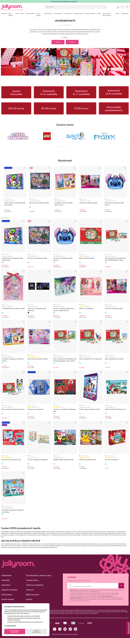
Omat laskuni (5, 585)
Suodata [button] (58, 42)
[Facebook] (54, 629)
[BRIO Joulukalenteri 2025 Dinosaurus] (105, 413)
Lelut (60, 25)
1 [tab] (61, 147)
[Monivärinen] (30, 207)
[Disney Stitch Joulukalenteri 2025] (2, 463)
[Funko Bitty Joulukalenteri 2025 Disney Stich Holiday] (2, 514)
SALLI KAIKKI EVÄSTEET (15, 631)
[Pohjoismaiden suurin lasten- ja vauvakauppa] (11, 6)
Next (128, 137)
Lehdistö (29, 599)
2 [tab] (63, 147)
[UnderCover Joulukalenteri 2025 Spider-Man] (54, 413)
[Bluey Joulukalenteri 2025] (80, 262)
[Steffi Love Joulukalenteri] (80, 312)
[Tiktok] (70, 629)
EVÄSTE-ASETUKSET (36, 631)
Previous (2, 137)
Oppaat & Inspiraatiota (9, 590)
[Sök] (104, 7)
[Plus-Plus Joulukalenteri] (105, 463)
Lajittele (72, 42)
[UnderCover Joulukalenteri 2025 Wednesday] (28, 312)
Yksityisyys (30, 590)
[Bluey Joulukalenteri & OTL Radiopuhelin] (80, 363)
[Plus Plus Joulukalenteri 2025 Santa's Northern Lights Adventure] (54, 312)
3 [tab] (65, 147)
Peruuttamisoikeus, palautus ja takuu (38, 575)
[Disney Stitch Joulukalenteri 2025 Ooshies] (54, 262)
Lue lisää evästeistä (10, 625)
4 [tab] (67, 147)
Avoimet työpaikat (7, 599)
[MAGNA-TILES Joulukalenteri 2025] (54, 463)
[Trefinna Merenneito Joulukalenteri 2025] (2, 312)
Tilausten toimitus (32, 580)
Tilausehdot (5, 580)
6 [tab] (71, 147)
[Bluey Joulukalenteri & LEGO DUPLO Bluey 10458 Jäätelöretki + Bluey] (105, 262)
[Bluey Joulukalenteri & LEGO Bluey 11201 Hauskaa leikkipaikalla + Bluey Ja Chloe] (54, 363)
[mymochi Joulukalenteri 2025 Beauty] (28, 463)
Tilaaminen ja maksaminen (34, 585)
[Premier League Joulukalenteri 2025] (80, 413)
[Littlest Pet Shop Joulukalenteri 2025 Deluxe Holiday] (2, 262)
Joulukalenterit (67, 25)
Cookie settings (6, 594)
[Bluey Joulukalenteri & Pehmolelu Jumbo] (2, 413)
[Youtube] (65, 629)
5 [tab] (69, 147)
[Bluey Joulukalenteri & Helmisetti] (105, 363)
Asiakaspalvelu (6, 575)
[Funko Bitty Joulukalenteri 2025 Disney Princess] (2, 363)
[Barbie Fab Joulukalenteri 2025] (105, 312)
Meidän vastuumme (32, 594)
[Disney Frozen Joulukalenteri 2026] (28, 262)
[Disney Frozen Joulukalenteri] (28, 413)
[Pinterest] (75, 629)
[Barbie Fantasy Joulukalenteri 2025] (28, 363)
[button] (122, 7)
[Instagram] (59, 629)
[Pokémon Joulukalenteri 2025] (80, 463)
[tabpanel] (18, 137)
